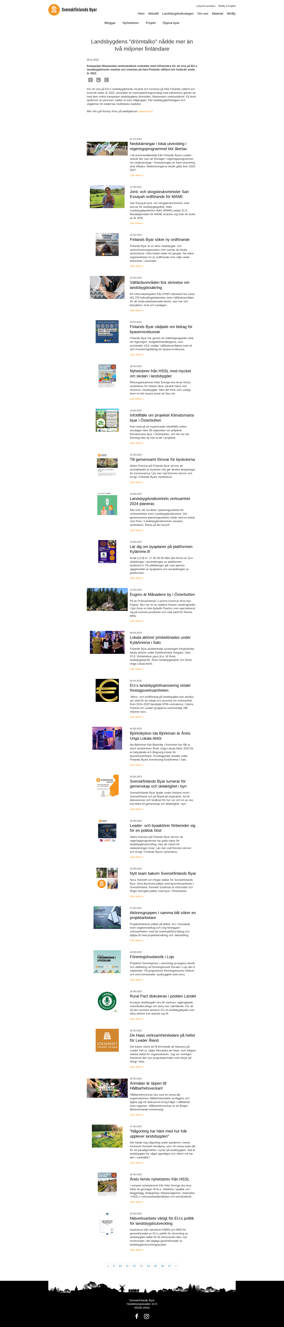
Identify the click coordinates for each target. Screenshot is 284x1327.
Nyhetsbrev (131, 23)
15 (155, 1266)
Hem (141, 13)
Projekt (151, 23)
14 (148, 1266)
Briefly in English (227, 6)
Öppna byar (171, 23)
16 (162, 1266)
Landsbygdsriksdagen (178, 13)
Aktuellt (153, 13)
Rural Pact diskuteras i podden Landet (163, 996)
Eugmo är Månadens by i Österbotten (162, 594)
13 (141, 1266)
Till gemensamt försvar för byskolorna (162, 459)
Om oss (202, 13)
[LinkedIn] (98, 80)
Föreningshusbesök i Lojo (152, 957)
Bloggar (110, 23)
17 (169, 1266)
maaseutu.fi (145, 111)
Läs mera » (137, 175)
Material (217, 13)
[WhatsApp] (106, 80)
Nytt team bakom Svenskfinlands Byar (163, 873)
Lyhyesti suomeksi (205, 6)
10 (120, 1266)
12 (134, 1266)
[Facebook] (90, 80)
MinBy (231, 13)
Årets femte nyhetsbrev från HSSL (159, 1179)
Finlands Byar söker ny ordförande (159, 239)
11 (127, 1266)
